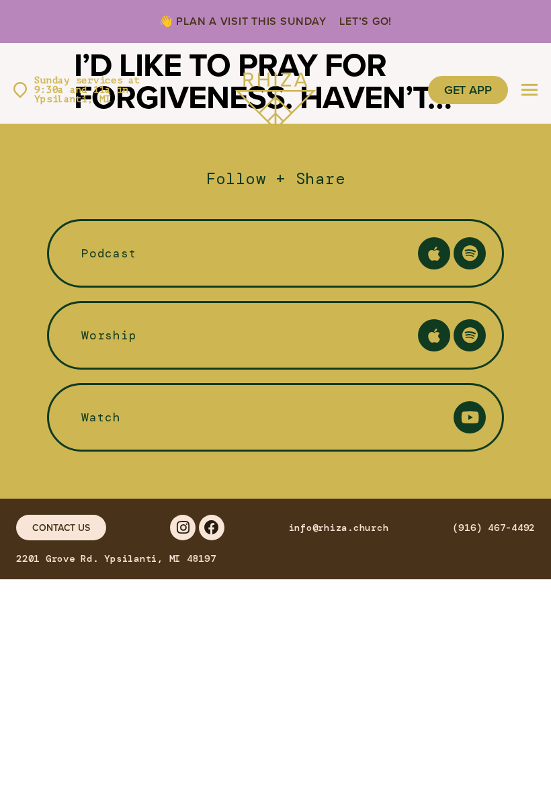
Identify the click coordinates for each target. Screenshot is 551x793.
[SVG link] (275, 90)
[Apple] (434, 253)
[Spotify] (470, 253)
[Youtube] (470, 417)
